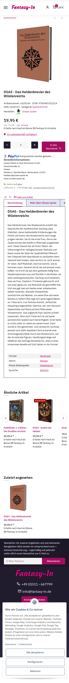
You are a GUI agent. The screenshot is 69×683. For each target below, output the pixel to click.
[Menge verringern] (7, 145)
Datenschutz (25, 644)
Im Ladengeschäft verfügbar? (22, 134)
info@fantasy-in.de (36, 591)
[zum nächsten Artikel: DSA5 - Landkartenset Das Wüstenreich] (61, 18)
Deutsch (44, 370)
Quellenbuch (46, 365)
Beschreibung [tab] (15, 202)
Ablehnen (35, 671)
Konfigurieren (35, 661)
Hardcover (45, 356)
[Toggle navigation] (6, 7)
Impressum (10, 644)
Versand (24, 125)
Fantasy (44, 360)
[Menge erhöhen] (34, 145)
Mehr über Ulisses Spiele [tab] (43, 202)
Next (63, 418)
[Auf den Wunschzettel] (10, 197)
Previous (6, 418)
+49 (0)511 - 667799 (36, 584)
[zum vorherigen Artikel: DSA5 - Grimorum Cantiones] (54, 18)
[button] (47, 7)
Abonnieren (53, 561)
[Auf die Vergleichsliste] (5, 197)
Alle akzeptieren (35, 652)
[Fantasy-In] (23, 7)
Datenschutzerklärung (15, 550)
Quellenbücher (40, 106)
